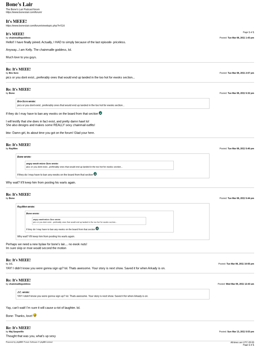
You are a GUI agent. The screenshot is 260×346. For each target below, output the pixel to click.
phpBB (19, 342)
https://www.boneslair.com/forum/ (24, 12)
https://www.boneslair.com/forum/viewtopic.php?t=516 (35, 25)
